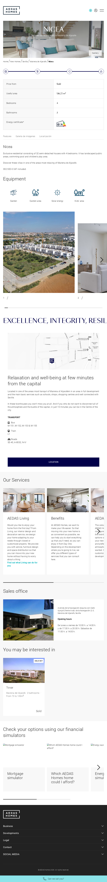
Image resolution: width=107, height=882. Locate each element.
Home (5, 62)
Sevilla (25, 62)
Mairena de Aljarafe (38, 62)
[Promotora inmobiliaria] (11, 10)
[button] (6, 308)
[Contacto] (90, 10)
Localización (45, 136)
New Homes (15, 62)
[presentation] (102, 260)
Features (7, 136)
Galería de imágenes (25, 136)
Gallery (95, 53)
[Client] (94, 10)
